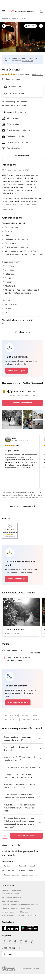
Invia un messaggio (16, 370)
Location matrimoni (29, 875)
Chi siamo (24, 912)
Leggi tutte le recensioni (21, 506)
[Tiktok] (32, 941)
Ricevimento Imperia (10, 715)
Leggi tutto (7, 209)
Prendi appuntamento (18, 702)
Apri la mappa (34, 653)
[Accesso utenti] (41, 11)
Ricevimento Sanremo (11, 719)
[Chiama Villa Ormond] (5, 836)
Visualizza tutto (22, 332)
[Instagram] (20, 941)
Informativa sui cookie (10, 901)
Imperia (5, 18)
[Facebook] (4, 941)
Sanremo (15, 18)
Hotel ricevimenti (8, 866)
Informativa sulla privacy (11, 897)
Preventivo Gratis (26, 835)
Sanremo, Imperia (13, 79)
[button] (22, 358)
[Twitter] (10, 941)
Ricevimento (8, 861)
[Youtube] (26, 941)
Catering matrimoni (25, 870)
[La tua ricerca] (4, 26)
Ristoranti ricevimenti (27, 866)
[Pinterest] (15, 941)
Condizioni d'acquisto (10, 894)
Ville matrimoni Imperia (28, 715)
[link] (21, 617)
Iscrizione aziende (9, 912)
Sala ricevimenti (8, 870)
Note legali (16, 890)
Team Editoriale (8, 915)
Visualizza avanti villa (11, 845)
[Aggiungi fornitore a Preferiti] (41, 26)
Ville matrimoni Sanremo (30, 719)
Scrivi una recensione (22, 402)
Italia (10, 954)
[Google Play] (29, 930)
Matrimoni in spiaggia (10, 875)
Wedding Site (33, 915)
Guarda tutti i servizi (22, 156)
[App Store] (11, 930)
